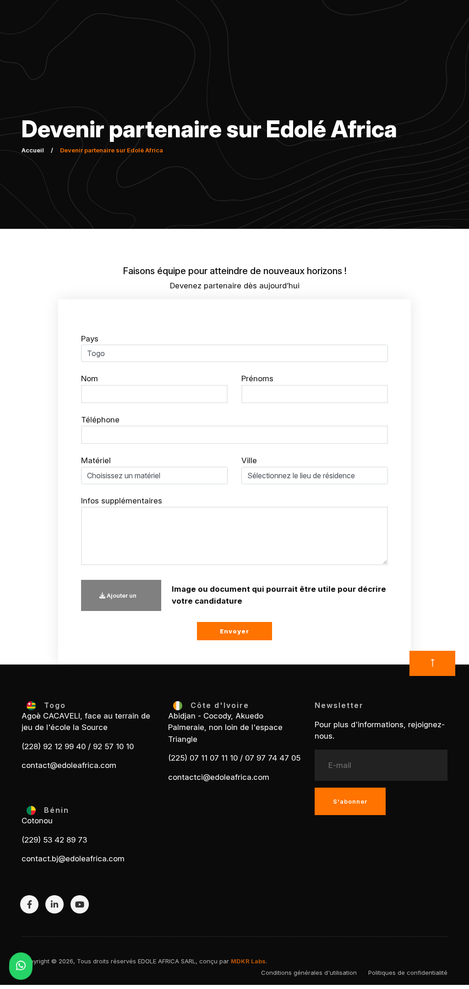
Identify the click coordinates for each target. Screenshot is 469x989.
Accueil (33, 150)
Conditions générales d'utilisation (309, 972)
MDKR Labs (248, 961)
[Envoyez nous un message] (20, 966)
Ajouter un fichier (117, 601)
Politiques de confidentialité (407, 972)
